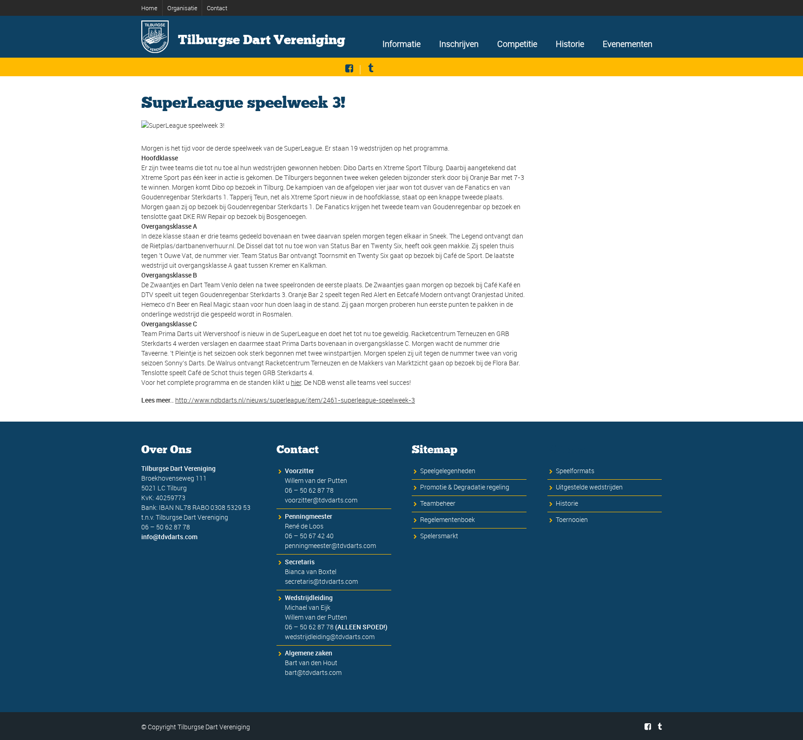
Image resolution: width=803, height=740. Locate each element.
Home (149, 8)
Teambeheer (437, 503)
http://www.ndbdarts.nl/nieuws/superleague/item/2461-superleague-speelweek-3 (295, 400)
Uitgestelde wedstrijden (589, 486)
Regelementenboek (447, 519)
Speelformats (575, 470)
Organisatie (182, 8)
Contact (217, 8)
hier (296, 382)
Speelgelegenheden (447, 470)
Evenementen (627, 43)
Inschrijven (459, 43)
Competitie (517, 43)
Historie (570, 43)
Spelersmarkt (439, 535)
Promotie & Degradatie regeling (464, 486)
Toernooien (572, 519)
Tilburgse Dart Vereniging (261, 40)
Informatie (401, 43)
